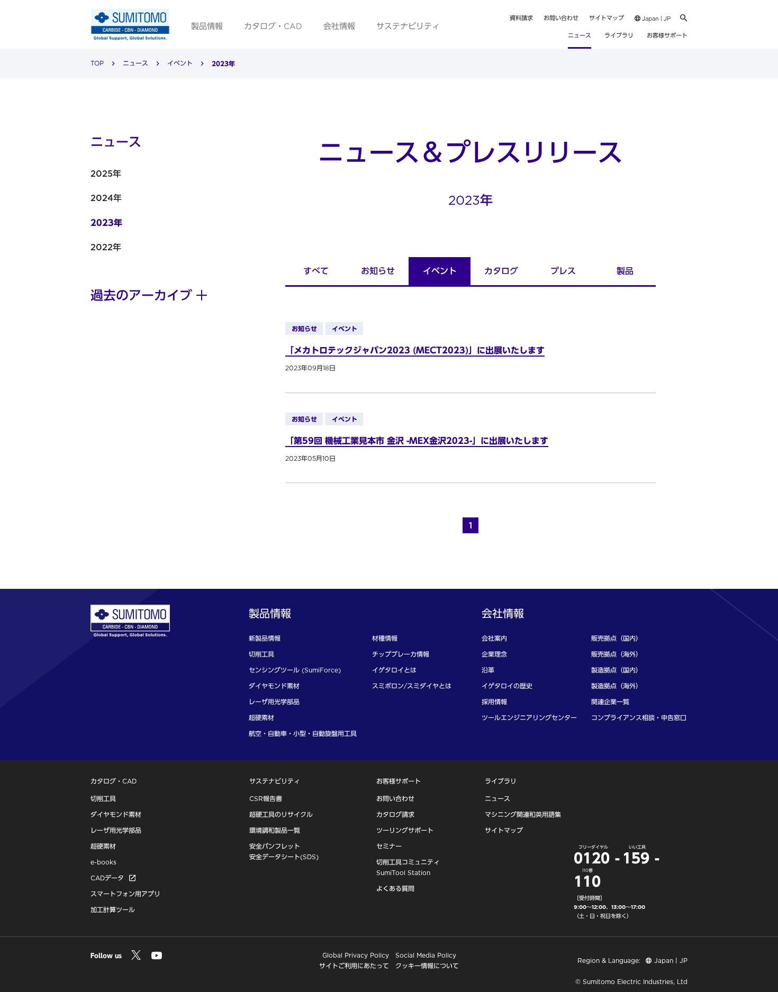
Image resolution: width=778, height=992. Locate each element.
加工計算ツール (113, 909)
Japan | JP (655, 18)
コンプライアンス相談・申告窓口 (638, 717)
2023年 (106, 223)
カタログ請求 (395, 814)
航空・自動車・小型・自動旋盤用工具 (303, 733)
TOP (97, 63)
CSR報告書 (265, 798)
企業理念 (494, 654)
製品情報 (207, 26)
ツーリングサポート (404, 830)
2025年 (106, 173)
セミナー (389, 846)
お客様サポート (667, 35)
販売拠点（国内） (616, 638)
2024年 (106, 198)
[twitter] (136, 955)
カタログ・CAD (273, 26)
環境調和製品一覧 (274, 830)
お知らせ (378, 271)
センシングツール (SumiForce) (295, 670)
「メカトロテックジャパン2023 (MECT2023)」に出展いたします (415, 350)
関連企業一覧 (610, 701)
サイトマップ (606, 18)
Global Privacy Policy (355, 955)
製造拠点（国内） (616, 670)
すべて (316, 271)
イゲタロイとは (394, 670)
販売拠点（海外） (616, 654)
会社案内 (494, 638)
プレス (563, 271)
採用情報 (494, 701)
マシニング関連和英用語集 (523, 814)
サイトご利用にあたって (354, 965)
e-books (103, 862)
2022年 (106, 247)
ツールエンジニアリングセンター (529, 717)
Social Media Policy (425, 955)
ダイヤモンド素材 (274, 685)
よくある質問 (395, 888)
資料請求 (521, 18)
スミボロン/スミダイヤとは (411, 685)
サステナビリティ (408, 26)
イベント (180, 63)
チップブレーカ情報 (400, 654)
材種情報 (384, 638)
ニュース (579, 35)
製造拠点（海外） (616, 685)
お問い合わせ (561, 18)
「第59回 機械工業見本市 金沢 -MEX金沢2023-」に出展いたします (416, 440)
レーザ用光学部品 (274, 701)
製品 (625, 271)
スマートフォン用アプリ (125, 893)
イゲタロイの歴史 (507, 685)
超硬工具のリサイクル (281, 814)
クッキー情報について (427, 965)
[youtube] (156, 956)
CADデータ (107, 877)
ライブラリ (619, 35)
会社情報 (339, 26)
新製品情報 (265, 638)
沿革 (488, 670)
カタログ (501, 271)
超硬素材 (261, 717)
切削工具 (261, 654)
